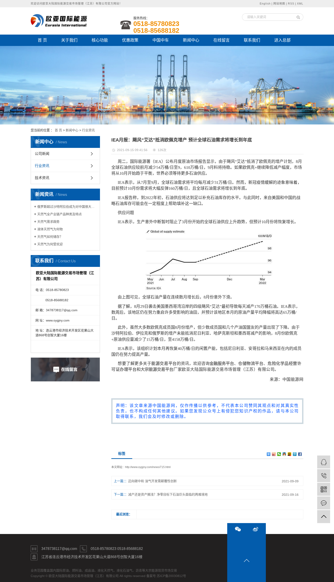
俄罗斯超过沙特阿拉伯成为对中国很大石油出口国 (67, 206)
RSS (291, 3)
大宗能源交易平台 (157, 369)
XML (300, 3)
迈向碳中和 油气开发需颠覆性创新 (152, 481)
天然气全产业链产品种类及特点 (59, 214)
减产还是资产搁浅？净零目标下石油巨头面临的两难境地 (168, 494)
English (265, 3)
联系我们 (252, 40)
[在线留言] (323, 502)
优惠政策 (130, 40)
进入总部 (282, 40)
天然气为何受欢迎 (50, 244)
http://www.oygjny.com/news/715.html (148, 467)
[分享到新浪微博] (274, 454)
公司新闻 (42, 154)
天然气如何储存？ (50, 236)
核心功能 (100, 40)
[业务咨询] (323, 461)
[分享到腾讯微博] (295, 454)
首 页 (42, 40)
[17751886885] (323, 475)
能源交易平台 (164, 363)
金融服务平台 (221, 363)
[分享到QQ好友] (284, 454)
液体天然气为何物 (50, 229)
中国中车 (160, 40)
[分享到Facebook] (300, 454)
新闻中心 (191, 40)
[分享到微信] (279, 454)
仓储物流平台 (250, 363)
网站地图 (279, 3)
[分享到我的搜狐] (290, 454)
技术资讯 (42, 178)
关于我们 (69, 40)
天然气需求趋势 (48, 221)
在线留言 (221, 40)
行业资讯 (88, 130)
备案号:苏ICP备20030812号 (166, 576)
